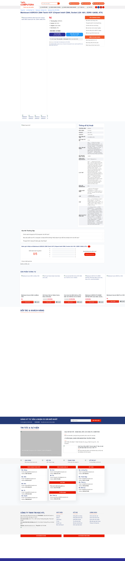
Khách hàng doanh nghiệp (69, 7)
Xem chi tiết (27, 302)
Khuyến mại (58, 523)
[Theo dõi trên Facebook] (98, 7)
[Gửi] (59, 3)
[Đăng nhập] (103, 7)
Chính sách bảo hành (77, 524)
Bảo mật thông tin (60, 524)
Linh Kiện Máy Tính (30, 10)
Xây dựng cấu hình (75, 3)
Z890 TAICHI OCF (54, 45)
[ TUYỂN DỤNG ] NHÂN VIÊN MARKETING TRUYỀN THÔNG (79, 438)
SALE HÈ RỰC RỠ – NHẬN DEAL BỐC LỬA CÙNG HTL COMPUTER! (82, 432)
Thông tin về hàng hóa (94, 523)
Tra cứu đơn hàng (76, 521)
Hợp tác (58, 517)
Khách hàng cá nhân (55, 7)
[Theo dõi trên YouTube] (101, 7)
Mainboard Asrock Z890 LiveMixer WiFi (30, 295)
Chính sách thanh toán (94, 517)
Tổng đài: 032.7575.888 (99, 3)
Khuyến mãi (44, 7)
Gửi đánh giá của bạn (89, 254)
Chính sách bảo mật (94, 516)
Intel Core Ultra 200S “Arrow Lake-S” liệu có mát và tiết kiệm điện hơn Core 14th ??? (90, 446)
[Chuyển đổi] (22, 234)
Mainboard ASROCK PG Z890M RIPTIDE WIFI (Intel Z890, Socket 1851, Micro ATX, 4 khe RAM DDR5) (94, 295)
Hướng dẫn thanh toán (77, 517)
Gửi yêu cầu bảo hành (77, 523)
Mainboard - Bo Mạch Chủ (41, 10)
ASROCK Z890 (53, 43)
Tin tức (90, 7)
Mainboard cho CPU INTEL (53, 10)
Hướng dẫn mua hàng (77, 516)
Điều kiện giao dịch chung (95, 521)
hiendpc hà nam (59, 43)
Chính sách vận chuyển (94, 519)
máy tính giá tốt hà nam (79, 43)
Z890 (50, 45)
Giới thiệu (58, 516)
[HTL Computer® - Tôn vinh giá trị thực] (30, 3)
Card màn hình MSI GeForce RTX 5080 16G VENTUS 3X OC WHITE (72, 295)
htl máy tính (65, 43)
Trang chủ (23, 10)
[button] (30, 7)
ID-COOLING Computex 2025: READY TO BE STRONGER (36, 450)
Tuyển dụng (58, 519)
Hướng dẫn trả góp (77, 519)
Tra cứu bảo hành (86, 3)
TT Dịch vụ (81, 7)
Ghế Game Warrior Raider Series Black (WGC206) (51, 295)
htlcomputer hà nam (70, 43)
